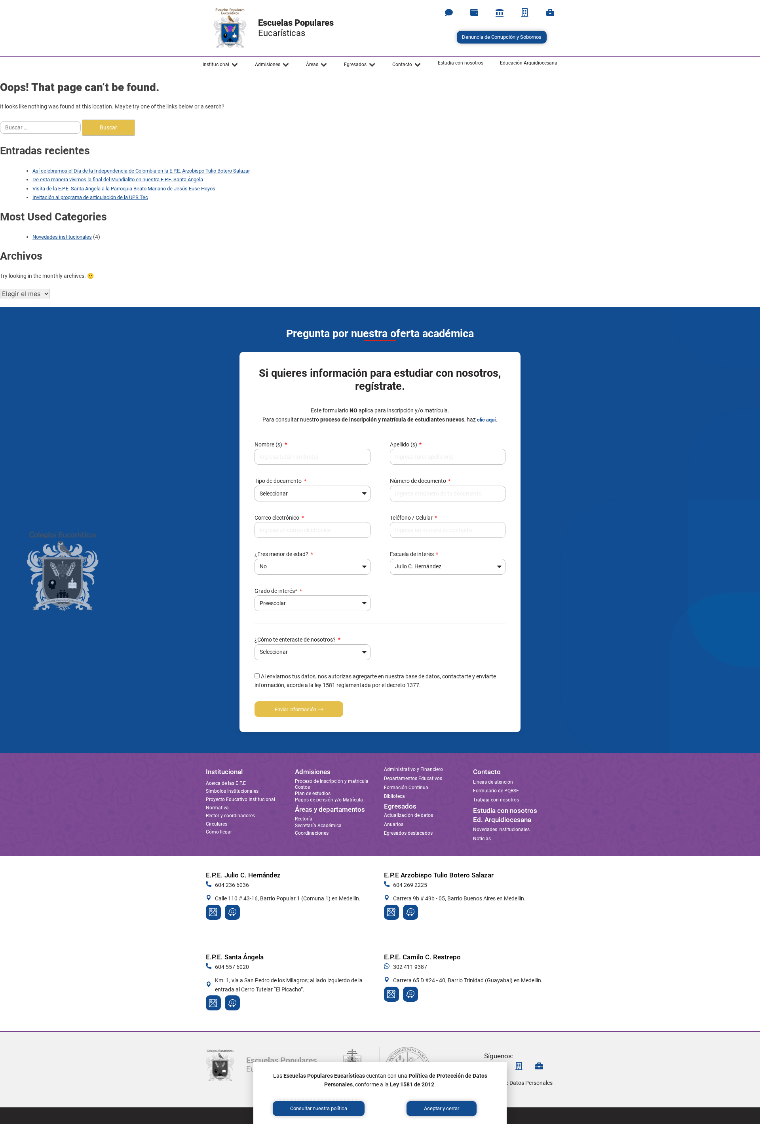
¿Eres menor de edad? (282, 554)
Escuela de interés (412, 554)
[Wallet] (474, 13)
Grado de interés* (276, 591)
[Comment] (449, 13)
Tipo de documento (279, 481)
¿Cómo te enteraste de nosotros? (296, 639)
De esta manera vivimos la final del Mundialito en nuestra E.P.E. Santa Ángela (117, 179)
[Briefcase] (550, 13)
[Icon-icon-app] (500, 13)
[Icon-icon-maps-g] (213, 912)
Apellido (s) (404, 444)
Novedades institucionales (62, 237)
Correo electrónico (277, 518)
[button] (220, 65)
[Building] (525, 13)
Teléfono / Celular (412, 518)
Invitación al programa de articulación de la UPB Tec (90, 197)
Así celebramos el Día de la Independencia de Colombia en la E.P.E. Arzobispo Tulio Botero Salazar (141, 171)
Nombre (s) (269, 444)
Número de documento (418, 481)
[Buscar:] (41, 127)
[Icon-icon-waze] (232, 912)
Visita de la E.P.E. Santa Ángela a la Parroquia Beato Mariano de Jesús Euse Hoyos (123, 189)
